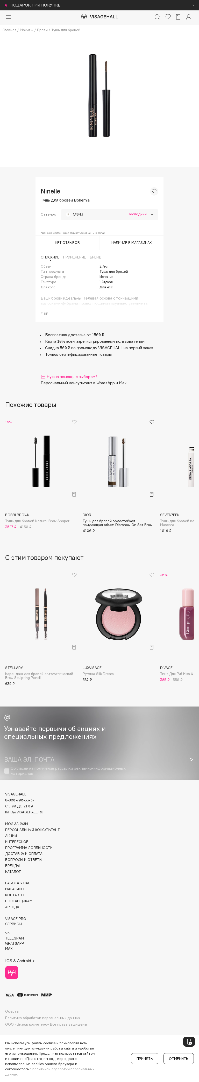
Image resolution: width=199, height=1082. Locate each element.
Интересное (16, 842)
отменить (178, 1059)
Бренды (12, 866)
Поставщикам (18, 901)
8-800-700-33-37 (19, 800)
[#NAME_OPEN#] (189, 1042)
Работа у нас (17, 883)
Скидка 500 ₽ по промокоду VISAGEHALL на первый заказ (99, 347)
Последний (137, 214)
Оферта (12, 1011)
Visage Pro (15, 919)
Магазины (14, 889)
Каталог (13, 872)
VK (7, 933)
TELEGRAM (14, 938)
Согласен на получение (68, 771)
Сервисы (13, 924)
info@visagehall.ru (24, 812)
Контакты (14, 895)
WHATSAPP (14, 943)
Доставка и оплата (23, 854)
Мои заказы (16, 824)
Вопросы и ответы (23, 860)
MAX (8, 949)
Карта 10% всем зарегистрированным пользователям (95, 341)
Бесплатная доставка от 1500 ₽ (74, 334)
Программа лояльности (29, 848)
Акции (11, 836)
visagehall (15, 794)
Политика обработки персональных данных (42, 1018)
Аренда (12, 907)
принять (145, 1059)
